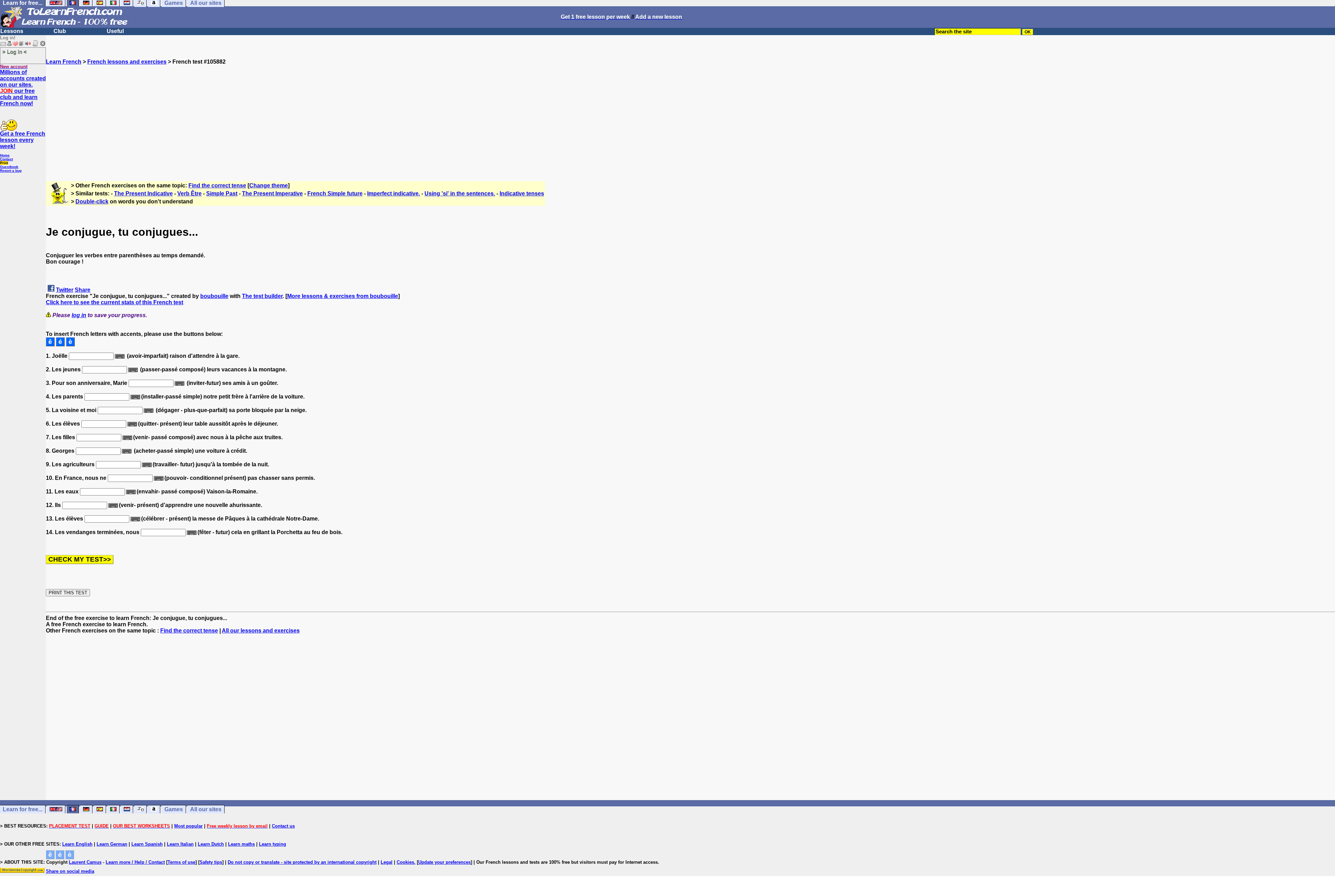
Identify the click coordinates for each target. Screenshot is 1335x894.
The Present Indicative (143, 193)
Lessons (11, 31)
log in (79, 315)
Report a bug (11, 170)
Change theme (268, 185)
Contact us (283, 826)
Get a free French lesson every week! (22, 140)
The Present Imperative (272, 193)
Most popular (188, 826)
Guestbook (9, 167)
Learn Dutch (211, 844)
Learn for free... (22, 809)
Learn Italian (180, 844)
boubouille (214, 296)
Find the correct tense (217, 185)
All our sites (205, 809)
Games (173, 809)
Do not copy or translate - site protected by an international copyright (302, 862)
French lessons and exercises (127, 62)
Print (4, 163)
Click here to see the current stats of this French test (114, 302)
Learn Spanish (147, 844)
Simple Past (221, 193)
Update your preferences (444, 862)
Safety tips (211, 862)
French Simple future (335, 193)
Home (5, 155)
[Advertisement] (690, 113)
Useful (115, 31)
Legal (387, 862)
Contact (6, 159)
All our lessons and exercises (261, 631)
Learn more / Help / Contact (135, 862)
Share (82, 290)
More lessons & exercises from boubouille (342, 296)
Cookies (405, 862)
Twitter (64, 290)
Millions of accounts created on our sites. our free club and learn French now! (23, 87)
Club (60, 31)
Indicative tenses (522, 193)
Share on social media (70, 871)
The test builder (262, 296)
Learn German (112, 844)
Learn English (77, 844)
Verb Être (189, 193)
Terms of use (181, 862)
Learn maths (241, 844)
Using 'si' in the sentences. (459, 193)
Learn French (63, 62)
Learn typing (272, 844)
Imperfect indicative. (393, 193)
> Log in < (14, 52)
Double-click (91, 201)
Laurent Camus (85, 862)
